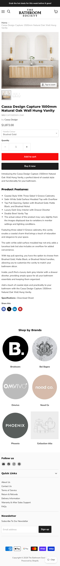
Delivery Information (10, 498)
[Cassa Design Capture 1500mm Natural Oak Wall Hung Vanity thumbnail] (6, 95)
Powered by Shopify (30, 560)
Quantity (5, 140)
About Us (5, 482)
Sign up (45, 529)
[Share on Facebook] (3, 309)
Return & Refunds (9, 494)
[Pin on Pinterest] (20, 309)
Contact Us (6, 486)
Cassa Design (11, 119)
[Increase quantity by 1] (27, 147)
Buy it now (30, 166)
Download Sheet (25, 297)
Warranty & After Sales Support (16, 502)
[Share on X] (9, 309)
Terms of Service (9, 490)
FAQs (4, 506)
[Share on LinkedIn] (15, 309)
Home (4, 23)
